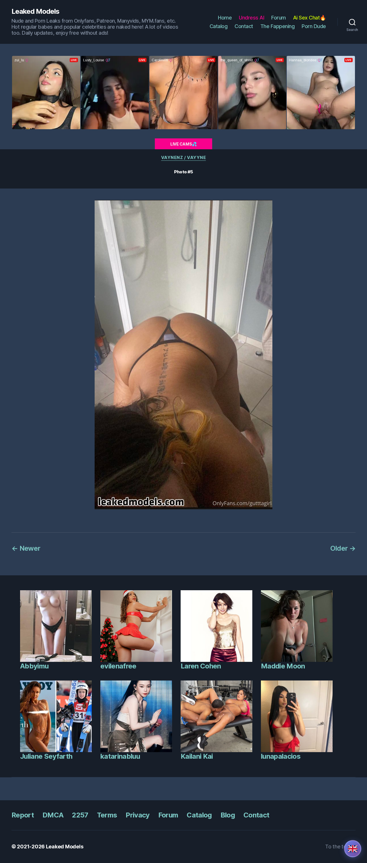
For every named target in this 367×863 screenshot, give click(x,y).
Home (225, 18)
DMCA (52, 815)
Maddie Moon (283, 666)
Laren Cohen (201, 666)
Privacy (137, 815)
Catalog (219, 26)
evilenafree (118, 666)
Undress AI (251, 18)
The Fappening (277, 26)
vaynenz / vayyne (183, 157)
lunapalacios (280, 756)
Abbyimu (34, 666)
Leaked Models (35, 11)
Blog (227, 815)
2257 (80, 815)
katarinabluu (120, 756)
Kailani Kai (197, 756)
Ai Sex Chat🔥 (309, 18)
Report (22, 815)
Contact (244, 26)
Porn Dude (314, 26)
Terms (107, 815)
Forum (278, 18)
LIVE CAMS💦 (183, 144)
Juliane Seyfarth (46, 756)
